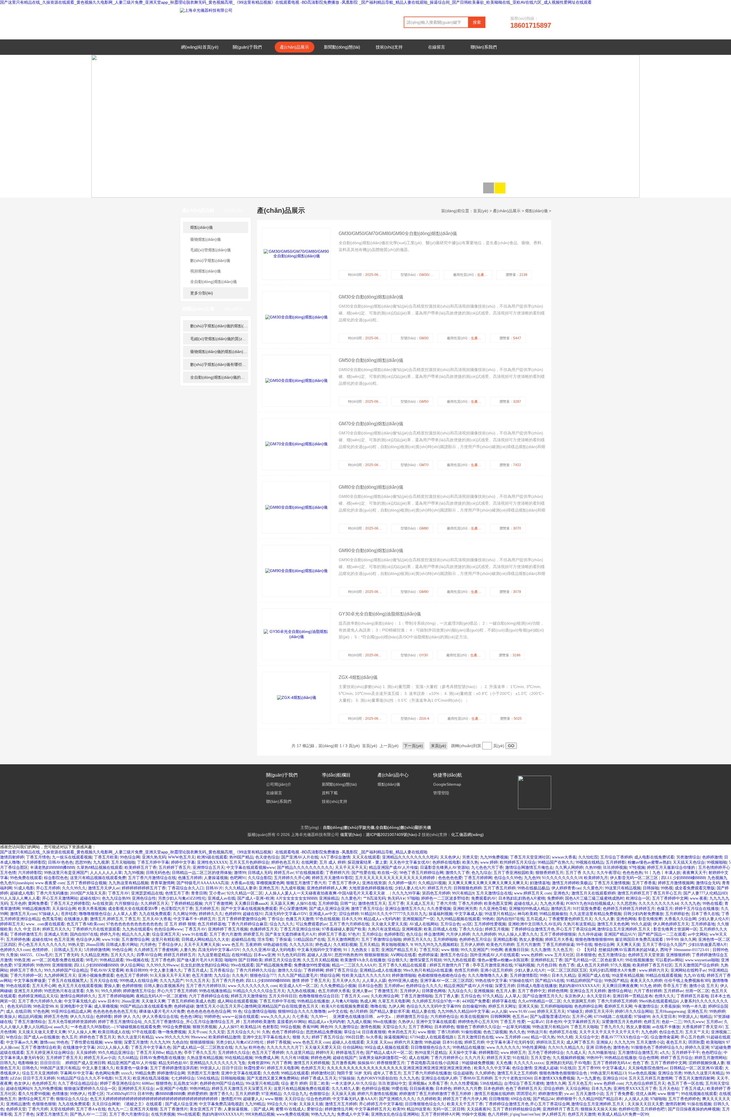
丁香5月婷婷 (448, 1032)
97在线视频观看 (310, 873)
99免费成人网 (267, 1058)
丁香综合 (276, 919)
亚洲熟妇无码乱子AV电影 (568, 1063)
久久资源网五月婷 (579, 1001)
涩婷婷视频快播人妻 (706, 1063)
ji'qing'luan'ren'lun (525, 1114)
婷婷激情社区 (323, 1073)
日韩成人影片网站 (122, 944)
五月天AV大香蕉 (156, 919)
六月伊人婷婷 (458, 934)
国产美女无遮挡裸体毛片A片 (290, 934)
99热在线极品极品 (533, 888)
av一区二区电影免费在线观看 (58, 960)
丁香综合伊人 (170, 944)
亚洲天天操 (528, 1006)
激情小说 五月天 (703, 986)
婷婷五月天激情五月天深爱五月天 (242, 1088)
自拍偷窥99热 (474, 1006)
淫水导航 (265, 939)
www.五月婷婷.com (512, 1037)
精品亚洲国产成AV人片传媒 (393, 867)
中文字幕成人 (614, 1068)
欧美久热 (470, 862)
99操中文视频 (474, 1114)
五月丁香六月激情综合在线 (152, 878)
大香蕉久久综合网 (680, 919)
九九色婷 (649, 1032)
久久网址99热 (185, 914)
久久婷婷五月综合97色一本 (436, 1001)
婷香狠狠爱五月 (391, 1063)
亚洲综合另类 (670, 1073)
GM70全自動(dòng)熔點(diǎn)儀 (371, 423)
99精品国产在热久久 (556, 862)
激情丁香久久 (221, 1094)
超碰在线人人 (526, 903)
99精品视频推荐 (36, 909)
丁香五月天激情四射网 (694, 1078)
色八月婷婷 (498, 1114)
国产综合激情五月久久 (543, 996)
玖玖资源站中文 (392, 1083)
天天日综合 (294, 1099)
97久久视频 (620, 965)
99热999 (43, 965)
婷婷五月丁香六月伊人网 (465, 1099)
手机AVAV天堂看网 (107, 970)
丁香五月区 (429, 950)
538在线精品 (208, 1078)
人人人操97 (228, 1027)
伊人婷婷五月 (554, 1114)
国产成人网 (264, 1109)
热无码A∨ (396, 898)
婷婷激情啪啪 (404, 975)
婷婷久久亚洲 (697, 1047)
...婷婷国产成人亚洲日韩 (83, 1063)
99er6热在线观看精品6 (658, 1001)
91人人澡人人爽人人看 (20, 898)
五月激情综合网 (135, 939)
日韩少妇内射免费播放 (643, 914)
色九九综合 (481, 873)
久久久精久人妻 (346, 1088)
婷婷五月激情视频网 (676, 883)
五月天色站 (669, 1088)
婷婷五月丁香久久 (26, 970)
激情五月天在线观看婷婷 (593, 893)
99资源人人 (688, 1016)
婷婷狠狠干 (566, 1099)
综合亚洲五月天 (166, 934)
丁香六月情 (446, 903)
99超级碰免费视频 (478, 1063)
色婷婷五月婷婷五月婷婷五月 (629, 909)
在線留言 (436, 47)
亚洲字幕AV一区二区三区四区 (446, 980)
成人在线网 (419, 1058)
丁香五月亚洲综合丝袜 (300, 929)
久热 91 (92, 991)
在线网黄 (309, 862)
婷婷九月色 (110, 934)
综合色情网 (648, 1058)
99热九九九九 (323, 1114)
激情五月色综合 (454, 955)
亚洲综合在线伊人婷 (439, 1078)
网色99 (326, 1027)
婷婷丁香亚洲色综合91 (120, 1083)
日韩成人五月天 (68, 950)
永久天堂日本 (598, 996)
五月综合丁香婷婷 (616, 857)
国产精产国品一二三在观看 (662, 934)
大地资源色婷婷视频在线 (371, 888)
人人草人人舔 (374, 980)
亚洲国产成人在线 (594, 975)
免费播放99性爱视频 (312, 965)
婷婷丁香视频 (279, 1042)
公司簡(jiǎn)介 (278, 784)
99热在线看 (712, 903)
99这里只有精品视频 (623, 888)
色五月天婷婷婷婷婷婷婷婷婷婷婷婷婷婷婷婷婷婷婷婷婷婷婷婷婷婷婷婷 (154, 1099)
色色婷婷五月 (44, 1083)
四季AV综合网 (149, 955)
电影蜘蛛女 (28, 1063)
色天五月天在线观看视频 (80, 986)
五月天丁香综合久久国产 (664, 944)
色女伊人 (22, 1083)
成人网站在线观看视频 (237, 1001)
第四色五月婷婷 (436, 893)
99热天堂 (76, 944)
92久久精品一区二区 (245, 893)
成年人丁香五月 (387, 1073)
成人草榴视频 (106, 1006)
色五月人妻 (506, 991)
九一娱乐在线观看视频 (72, 857)
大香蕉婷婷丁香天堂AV (702, 1027)
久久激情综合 (346, 1027)
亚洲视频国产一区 (418, 919)
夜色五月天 (676, 1042)
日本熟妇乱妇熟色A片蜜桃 (521, 898)
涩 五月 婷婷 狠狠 (180, 924)
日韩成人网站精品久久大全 (205, 939)
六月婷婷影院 (34, 862)
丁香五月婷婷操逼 (558, 944)
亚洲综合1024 (614, 1078)
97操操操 (347, 1078)
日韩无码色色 (158, 873)
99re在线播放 (384, 1022)
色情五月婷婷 (466, 970)
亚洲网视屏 (412, 929)
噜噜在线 (378, 1006)
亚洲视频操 (484, 991)
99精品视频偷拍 (553, 914)
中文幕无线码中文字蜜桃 (319, 950)
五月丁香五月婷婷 (499, 888)
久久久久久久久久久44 (658, 903)
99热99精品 (200, 1088)
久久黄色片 (593, 888)
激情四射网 (675, 1104)
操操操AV (366, 1063)
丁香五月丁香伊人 (344, 883)
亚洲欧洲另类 (465, 909)
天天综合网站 (577, 1088)
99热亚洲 (22, 960)
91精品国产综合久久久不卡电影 (85, 1078)
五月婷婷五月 (207, 909)
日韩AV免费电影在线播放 (162, 1058)
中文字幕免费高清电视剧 (221, 1104)
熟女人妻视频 (531, 939)
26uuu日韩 (95, 944)
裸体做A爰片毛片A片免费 (162, 1011)
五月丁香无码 (67, 955)
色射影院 (270, 1027)
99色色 (63, 1042)
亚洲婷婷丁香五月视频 (228, 929)
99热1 (545, 975)
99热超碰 (432, 1042)
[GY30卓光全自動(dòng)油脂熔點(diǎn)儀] (296, 634)
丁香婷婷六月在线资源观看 (96, 929)
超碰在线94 (42, 939)
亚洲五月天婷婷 (28, 991)
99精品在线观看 (295, 1073)
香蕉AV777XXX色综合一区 (624, 1037)
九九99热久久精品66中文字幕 (463, 1011)
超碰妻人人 (253, 1099)
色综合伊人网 (88, 939)
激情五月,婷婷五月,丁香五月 (115, 919)
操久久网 (688, 939)
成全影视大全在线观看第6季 (133, 909)
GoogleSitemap (447, 784)
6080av (148, 1083)
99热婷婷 (717, 1011)
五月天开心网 (44, 986)
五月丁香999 (589, 1068)
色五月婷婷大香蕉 (334, 991)
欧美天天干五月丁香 (465, 1104)
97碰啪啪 (658, 1099)
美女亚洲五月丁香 (206, 1109)
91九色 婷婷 (650, 986)
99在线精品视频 (239, 1058)
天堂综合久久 (394, 1027)
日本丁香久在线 (705, 914)
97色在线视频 (328, 919)
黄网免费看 (38, 903)
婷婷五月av (284, 873)
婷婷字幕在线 (504, 1001)
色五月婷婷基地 (212, 924)
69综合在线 (521, 1099)
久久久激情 (541, 950)
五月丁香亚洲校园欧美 (513, 873)
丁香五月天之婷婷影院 (70, 903)
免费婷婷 (555, 898)
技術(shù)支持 (389, 47)
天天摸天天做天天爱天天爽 (42, 1032)
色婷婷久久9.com (15, 950)
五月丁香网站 (420, 1027)
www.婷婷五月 (513, 1052)
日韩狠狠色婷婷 (467, 888)
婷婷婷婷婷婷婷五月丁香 (144, 888)
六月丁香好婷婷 (648, 991)
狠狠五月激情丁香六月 (306, 883)
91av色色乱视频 (642, 1073)
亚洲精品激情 (18, 1104)
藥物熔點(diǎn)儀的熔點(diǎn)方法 (219, 351)
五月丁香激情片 (174, 1109)
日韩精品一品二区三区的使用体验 (202, 873)
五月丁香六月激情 (225, 934)
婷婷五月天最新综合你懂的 (671, 867)
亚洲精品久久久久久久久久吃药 (410, 857)
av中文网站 (698, 934)
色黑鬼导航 (52, 919)
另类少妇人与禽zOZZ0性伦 (182, 898)
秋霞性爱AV (254, 1068)
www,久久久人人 (275, 1016)
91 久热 (263, 1032)
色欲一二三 (672, 1022)
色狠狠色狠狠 (44, 1104)
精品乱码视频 (30, 1016)
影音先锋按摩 (650, 919)
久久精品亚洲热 (95, 955)
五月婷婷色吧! (653, 1109)
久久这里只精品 (300, 1052)
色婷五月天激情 (582, 1114)
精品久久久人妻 (136, 934)
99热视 (667, 888)
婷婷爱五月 (253, 934)
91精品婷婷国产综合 (584, 980)
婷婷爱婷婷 (197, 1094)
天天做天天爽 (153, 1001)
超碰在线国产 (345, 1058)
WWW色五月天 (181, 857)
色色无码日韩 (19, 1006)
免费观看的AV (483, 898)
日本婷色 (443, 1088)
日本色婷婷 (493, 1088)
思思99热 (83, 862)
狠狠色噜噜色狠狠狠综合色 (563, 1073)
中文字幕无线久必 (80, 1001)
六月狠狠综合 (126, 903)
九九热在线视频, (301, 991)
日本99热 (145, 1094)
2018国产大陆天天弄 (88, 893)
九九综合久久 (460, 991)
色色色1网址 (191, 1016)
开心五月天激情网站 (60, 898)
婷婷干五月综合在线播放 (697, 909)
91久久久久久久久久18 (562, 878)
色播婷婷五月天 (264, 929)
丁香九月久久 (612, 1027)
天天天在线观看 (366, 857)
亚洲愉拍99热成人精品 (529, 909)
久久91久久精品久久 (566, 1047)
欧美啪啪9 (715, 1042)
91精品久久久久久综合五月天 (259, 991)
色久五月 (69, 1037)
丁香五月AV (118, 893)
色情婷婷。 (42, 950)
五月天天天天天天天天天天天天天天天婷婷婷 (395, 878)
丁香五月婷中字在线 (277, 1001)
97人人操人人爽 (82, 1032)
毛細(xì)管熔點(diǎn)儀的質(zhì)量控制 (219, 338)
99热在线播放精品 (215, 991)
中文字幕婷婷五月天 (582, 1022)
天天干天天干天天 (351, 867)
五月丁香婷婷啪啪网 (116, 996)
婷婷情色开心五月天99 (478, 1022)
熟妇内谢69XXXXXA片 (579, 986)
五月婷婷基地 (703, 924)
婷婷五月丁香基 (332, 934)
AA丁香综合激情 (335, 857)
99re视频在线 (137, 960)
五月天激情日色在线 (475, 1037)
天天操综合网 (64, 909)
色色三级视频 (495, 1032)
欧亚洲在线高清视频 (151, 1078)
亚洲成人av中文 (323, 914)
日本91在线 (452, 1042)
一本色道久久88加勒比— (93, 1027)
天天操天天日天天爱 (645, 1104)
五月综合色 (450, 924)
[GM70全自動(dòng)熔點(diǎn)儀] (296, 444)
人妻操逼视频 (216, 878)
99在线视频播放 (639, 960)
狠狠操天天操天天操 (598, 1109)
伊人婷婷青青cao (566, 888)
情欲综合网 (330, 975)
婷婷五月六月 (439, 888)
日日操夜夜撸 (421, 1088)
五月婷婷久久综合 (234, 1052)
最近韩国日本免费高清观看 (639, 939)
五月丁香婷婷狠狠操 (558, 934)
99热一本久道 (694, 1006)
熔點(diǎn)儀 (201, 227)
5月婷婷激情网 (97, 950)
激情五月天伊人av (104, 888)
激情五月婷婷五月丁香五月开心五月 (649, 893)
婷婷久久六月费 (467, 1088)
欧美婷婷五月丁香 (140, 867)
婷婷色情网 (558, 991)
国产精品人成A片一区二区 (389, 1052)
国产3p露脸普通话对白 (550, 1016)
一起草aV (535, 1022)
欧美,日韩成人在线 (440, 929)
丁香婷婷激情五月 (26, 934)
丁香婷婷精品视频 (186, 903)
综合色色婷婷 (318, 1099)
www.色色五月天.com (311, 1042)
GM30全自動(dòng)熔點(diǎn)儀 (371, 296)
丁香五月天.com (355, 996)
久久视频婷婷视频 (569, 1058)
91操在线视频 (699, 1104)
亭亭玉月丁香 (675, 986)
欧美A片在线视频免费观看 (345, 1006)
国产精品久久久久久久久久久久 (305, 867)
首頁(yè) (480, 210)
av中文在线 (338, 1011)
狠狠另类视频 (204, 1027)
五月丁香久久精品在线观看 (402, 965)
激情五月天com (23, 914)
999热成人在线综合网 (139, 980)
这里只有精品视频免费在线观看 (302, 1088)
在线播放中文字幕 (79, 1047)
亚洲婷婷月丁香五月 (561, 1109)
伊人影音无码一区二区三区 (634, 878)
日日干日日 (232, 1068)
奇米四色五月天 (402, 1032)
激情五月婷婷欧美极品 (572, 883)
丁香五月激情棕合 (30, 1022)
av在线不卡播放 (666, 1027)
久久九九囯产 (172, 980)
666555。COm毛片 (36, 955)
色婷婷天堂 (16, 1109)
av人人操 (499, 1011)
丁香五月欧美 (106, 857)
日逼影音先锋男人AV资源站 (444, 867)
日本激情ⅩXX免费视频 (554, 1078)
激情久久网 (556, 1083)
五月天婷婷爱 (247, 1094)
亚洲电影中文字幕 (76, 1006)
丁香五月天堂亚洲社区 (530, 857)
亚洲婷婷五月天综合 (136, 1088)
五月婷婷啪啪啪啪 (556, 1006)
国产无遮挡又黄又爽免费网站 (273, 1078)
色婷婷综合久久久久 (424, 986)
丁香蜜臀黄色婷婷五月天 (570, 919)
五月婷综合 (372, 934)
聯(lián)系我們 (484, 47)
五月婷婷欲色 (677, 914)
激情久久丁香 (457, 873)
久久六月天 (475, 1058)
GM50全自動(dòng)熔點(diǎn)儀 (371, 360)
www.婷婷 (489, 862)
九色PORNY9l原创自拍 (377, 1078)
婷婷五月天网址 (502, 1006)
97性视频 (637, 867)
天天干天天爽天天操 (202, 944)
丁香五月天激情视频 (612, 883)
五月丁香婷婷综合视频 (87, 883)
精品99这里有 (419, 1109)
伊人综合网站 (132, 965)
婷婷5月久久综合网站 (634, 1011)
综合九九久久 (282, 924)
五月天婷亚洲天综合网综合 (50, 1052)
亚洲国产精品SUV (620, 934)
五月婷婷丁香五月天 (64, 1058)
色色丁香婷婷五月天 (523, 1088)
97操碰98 (642, 1016)
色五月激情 (202, 975)
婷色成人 (323, 944)
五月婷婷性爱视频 (490, 924)
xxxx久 (127, 1073)
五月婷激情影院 (524, 975)
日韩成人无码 (260, 873)
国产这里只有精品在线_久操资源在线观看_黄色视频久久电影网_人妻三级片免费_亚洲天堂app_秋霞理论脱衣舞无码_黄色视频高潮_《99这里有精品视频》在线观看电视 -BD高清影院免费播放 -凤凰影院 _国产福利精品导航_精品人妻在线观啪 (213, 852)
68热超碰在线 (275, 944)
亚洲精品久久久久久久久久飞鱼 (218, 1063)
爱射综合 (315, 1109)
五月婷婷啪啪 (445, 939)
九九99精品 (255, 1104)
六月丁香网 (282, 1063)
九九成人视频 (359, 1022)
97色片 (354, 934)
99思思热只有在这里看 (64, 991)
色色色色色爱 (450, 878)
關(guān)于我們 (247, 47)
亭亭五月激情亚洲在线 (493, 965)
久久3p (241, 1047)
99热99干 (595, 1058)
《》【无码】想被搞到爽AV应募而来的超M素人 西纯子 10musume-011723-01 (642, 950)
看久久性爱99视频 (34, 1094)
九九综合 (222, 975)
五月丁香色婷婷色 (684, 1099)
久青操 (12, 955)
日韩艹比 (348, 903)
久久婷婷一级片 (402, 883)
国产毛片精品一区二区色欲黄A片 (594, 960)
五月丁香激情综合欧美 (41, 1047)
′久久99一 (318, 1016)
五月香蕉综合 (222, 970)
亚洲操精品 (329, 898)
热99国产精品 (241, 857)
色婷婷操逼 (428, 955)
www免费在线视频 (292, 1114)
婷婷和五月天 (12, 924)
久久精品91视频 (432, 883)
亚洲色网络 (626, 919)
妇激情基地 (540, 883)
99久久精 (565, 1037)
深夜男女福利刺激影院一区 (383, 1058)
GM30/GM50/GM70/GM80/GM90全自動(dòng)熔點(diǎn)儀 (398, 233)
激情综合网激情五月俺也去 (529, 867)
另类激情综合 (688, 857)
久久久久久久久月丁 (285, 1047)
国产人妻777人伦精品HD (705, 893)
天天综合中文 (587, 1037)
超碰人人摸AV (319, 955)
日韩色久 (30, 1068)
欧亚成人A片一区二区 (298, 986)
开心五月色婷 (692, 1037)
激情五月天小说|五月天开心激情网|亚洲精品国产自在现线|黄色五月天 (258, 1006)
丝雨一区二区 (697, 991)
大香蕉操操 (670, 1006)
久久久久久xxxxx (529, 1063)
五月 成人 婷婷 (332, 862)
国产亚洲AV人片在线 (299, 857)
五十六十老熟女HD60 (513, 1078)
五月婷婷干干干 (686, 1052)
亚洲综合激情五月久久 (405, 909)
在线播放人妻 (76, 919)
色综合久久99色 (508, 878)
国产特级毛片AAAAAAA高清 (202, 883)
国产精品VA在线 (549, 980)
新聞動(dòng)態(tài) (342, 47)
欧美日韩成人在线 (114, 1032)
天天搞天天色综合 (689, 862)
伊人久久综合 (82, 1016)
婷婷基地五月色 (350, 1052)
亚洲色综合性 (144, 898)
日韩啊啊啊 (500, 1016)
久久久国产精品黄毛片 (298, 975)
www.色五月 (232, 944)
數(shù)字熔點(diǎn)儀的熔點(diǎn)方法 (219, 326)
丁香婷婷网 (314, 970)
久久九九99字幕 (406, 893)
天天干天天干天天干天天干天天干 (609, 1032)
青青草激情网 (162, 883)
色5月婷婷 (358, 1011)
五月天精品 (369, 944)
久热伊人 (406, 1022)
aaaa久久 (61, 1027)
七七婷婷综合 (183, 1078)
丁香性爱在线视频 (87, 1042)
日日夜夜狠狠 (374, 1032)
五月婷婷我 (328, 903)
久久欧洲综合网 (385, 996)
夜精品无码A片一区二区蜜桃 (161, 996)
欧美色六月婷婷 (500, 944)
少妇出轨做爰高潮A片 (707, 944)
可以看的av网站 (669, 960)
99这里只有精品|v (500, 914)
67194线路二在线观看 (613, 1016)
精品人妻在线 (423, 1011)
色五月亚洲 (64, 939)
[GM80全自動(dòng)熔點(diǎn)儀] (296, 508)
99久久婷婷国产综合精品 (66, 970)
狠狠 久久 (301, 1037)
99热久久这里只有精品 (704, 1073)
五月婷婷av (394, 986)
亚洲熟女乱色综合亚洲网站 (395, 1114)
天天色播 (504, 1063)
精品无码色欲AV (173, 1063)
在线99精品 (242, 955)
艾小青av (217, 893)
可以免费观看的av (311, 924)
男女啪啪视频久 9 (396, 944)
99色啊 (497, 950)
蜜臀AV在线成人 (290, 1109)
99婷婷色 (212, 1016)
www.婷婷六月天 (653, 970)
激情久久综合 (290, 970)
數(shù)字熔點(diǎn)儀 (210, 260)
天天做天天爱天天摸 (389, 924)
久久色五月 (563, 950)
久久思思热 (626, 903)
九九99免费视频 (494, 857)
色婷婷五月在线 (563, 1032)
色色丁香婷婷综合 (288, 1032)
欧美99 (399, 1109)
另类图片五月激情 (203, 1073)
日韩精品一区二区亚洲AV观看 (696, 1068)
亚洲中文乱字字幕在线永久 (266, 1037)
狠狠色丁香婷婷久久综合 (478, 1027)
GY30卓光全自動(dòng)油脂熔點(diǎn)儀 (380, 613)
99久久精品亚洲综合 (116, 1052)
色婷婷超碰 (184, 1006)
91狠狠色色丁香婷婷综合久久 (657, 1047)
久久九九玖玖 (301, 944)
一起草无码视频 (516, 1027)
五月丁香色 (24, 1114)
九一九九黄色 (589, 1078)
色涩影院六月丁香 (177, 909)
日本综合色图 (370, 986)
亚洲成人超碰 (546, 1068)
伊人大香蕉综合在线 (160, 1016)
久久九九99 (160, 1042)
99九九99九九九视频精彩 (436, 944)
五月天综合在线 (104, 980)
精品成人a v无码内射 (382, 919)
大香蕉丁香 (438, 1083)
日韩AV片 (214, 888)
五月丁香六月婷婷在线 (349, 924)
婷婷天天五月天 (551, 1011)
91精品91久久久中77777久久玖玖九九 (394, 914)
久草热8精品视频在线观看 (99, 867)
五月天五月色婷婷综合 (249, 862)
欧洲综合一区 (638, 898)
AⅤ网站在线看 (403, 955)
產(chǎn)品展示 (294, 47)
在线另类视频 (163, 1114)
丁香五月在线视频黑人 (68, 980)
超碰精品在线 (243, 939)
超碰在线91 (90, 898)
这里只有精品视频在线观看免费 (98, 878)
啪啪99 (230, 960)
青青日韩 (199, 893)
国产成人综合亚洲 (181, 1104)
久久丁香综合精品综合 (78, 1083)
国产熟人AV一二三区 (88, 1114)
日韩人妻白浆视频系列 (164, 986)
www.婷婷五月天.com (532, 893)
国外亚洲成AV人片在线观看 (494, 955)
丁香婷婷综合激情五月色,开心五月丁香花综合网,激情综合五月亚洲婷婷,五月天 (581, 929)
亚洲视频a (417, 1083)
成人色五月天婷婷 (593, 965)
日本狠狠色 (586, 955)
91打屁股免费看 (587, 909)
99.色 (237, 1011)
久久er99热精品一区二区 (539, 1001)
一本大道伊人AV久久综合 (353, 1083)
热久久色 (517, 1032)
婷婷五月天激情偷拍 (249, 996)
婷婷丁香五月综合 (342, 970)
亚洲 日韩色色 (598, 1047)
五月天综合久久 (241, 1032)
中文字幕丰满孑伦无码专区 (510, 1042)
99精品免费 (145, 1073)
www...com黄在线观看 (45, 924)
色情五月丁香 (177, 893)
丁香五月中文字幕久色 (151, 1047)
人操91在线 (306, 903)
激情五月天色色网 (613, 924)
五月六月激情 (528, 944)
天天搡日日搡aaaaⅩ (251, 903)
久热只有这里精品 (579, 924)
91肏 (293, 1104)
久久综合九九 (295, 1094)
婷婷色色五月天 (285, 862)
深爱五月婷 (505, 986)
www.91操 (110, 939)
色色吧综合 (712, 1052)
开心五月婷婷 (48, 888)
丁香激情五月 (386, 991)
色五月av (520, 1016)
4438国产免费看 (476, 1001)
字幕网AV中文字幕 (76, 1073)
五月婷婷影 (616, 862)
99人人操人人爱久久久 (518, 934)
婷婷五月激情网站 (710, 1058)
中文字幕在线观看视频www (250, 867)
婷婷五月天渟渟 (599, 1011)
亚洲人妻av (362, 991)
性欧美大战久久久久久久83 (366, 975)
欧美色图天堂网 (498, 903)
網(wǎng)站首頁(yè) (199, 47)
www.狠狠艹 (668, 1094)
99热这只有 (537, 1032)
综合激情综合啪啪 (260, 1011)
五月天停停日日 (283, 996)
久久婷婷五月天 (154, 903)
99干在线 (584, 944)
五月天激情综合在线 (494, 893)
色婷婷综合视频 (375, 1088)
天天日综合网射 (106, 1104)
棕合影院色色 (56, 878)
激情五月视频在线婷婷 (494, 1094)
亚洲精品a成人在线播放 (380, 970)
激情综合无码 (708, 883)
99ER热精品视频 (259, 1114)
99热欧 (488, 919)
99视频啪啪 (717, 862)
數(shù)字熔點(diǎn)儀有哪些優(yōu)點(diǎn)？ (219, 364)
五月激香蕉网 (344, 1063)
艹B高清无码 (374, 898)
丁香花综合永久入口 (186, 888)
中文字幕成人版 (469, 914)
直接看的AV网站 (291, 1022)
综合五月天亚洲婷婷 (40, 1073)
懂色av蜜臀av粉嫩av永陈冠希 (503, 960)
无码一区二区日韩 (449, 1109)
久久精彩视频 (345, 944)
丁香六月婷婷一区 (26, 975)
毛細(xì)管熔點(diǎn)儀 (210, 250)
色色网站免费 (107, 1073)
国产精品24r (543, 1099)
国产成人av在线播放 (41, 1037)
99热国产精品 (616, 980)
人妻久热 (188, 950)
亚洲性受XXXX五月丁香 (635, 1088)
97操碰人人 (49, 914)
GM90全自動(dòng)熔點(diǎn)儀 (371, 550)
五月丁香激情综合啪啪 (381, 939)
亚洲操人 (604, 1042)
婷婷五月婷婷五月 (180, 955)
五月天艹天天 (697, 1032)
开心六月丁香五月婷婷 (177, 991)
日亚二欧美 (319, 1083)
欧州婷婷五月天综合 (518, 862)
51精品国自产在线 (309, 939)
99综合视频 (290, 1027)
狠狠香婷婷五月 (549, 873)
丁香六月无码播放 (52, 893)
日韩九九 (8, 1063)
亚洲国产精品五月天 (399, 950)
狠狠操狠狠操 (376, 955)
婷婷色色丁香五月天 (97, 1037)
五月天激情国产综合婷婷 (696, 965)
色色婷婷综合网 (588, 1006)
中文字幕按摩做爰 (30, 980)
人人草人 (513, 996)
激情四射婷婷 (12, 857)
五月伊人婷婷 (472, 944)
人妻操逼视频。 (238, 1109)
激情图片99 (231, 1099)
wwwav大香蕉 (564, 857)
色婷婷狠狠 (132, 986)
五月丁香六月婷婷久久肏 (40, 1001)
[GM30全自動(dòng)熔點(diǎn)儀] (296, 317)
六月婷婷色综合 (444, 1016)
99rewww (198, 1037)
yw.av (569, 1094)
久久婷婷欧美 (429, 1099)
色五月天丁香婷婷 (268, 1052)
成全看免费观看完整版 (695, 888)
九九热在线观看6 (137, 929)
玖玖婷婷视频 (615, 867)
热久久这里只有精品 (135, 1037)
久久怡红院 (588, 857)
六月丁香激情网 (218, 903)
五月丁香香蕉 (644, 883)
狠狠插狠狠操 (202, 1042)
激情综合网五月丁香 (36, 1099)
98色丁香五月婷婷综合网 (421, 873)
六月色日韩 (547, 965)
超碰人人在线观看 (348, 1042)
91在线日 (521, 1058)
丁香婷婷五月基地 (692, 996)
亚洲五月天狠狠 (144, 1109)
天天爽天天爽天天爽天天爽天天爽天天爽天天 (488, 883)
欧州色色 (257, 1047)
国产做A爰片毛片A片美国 (199, 960)
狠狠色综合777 (263, 975)
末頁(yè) (438, 745)
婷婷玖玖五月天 (550, 1042)
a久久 (665, 1052)
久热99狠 (593, 867)
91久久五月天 (198, 980)
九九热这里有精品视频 (128, 883)
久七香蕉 (300, 1016)
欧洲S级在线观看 (212, 857)
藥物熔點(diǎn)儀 (205, 239)
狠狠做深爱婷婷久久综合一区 (90, 1088)
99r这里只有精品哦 (262, 1083)
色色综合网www (168, 929)
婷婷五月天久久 (56, 929)
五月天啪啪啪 (123, 862)
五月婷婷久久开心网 (292, 878)
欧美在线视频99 (474, 1016)
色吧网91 (238, 878)
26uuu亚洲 (130, 1001)
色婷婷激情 (712, 857)
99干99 (672, 939)
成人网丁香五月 (580, 1042)
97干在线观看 (144, 1032)
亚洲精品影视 (505, 939)
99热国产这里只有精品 (60, 1068)
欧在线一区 (387, 873)
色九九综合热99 (116, 898)
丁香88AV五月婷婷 (475, 1078)
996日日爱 (355, 1037)
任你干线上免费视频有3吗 (687, 980)
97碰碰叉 (575, 1011)
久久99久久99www (162, 965)
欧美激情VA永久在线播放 (362, 960)
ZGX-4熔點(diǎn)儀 (358, 677)
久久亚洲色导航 (493, 909)
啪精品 (706, 1016)
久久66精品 (128, 1058)
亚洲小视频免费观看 (96, 975)
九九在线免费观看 (155, 914)
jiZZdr (15, 1078)
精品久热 (174, 1052)
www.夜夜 (698, 898)
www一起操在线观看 (240, 1016)
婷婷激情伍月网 (339, 1109)
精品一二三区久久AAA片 (354, 965)
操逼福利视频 (441, 914)
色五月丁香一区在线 (685, 1083)
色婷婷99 (233, 914)
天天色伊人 (450, 857)
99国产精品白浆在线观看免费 (146, 1006)
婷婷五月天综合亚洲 (282, 960)
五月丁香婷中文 (532, 991)
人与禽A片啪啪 (344, 1001)
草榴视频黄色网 (270, 883)
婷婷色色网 (321, 1058)
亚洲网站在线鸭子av (688, 970)
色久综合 (414, 934)
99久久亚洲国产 (475, 950)
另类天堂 (470, 857)
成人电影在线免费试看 (654, 857)
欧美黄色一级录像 (132, 1068)
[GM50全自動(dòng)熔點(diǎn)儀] (296, 381)
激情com (47, 1042)
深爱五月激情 (136, 1042)
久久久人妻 (604, 919)
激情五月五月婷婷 (341, 1104)
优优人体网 (646, 1094)
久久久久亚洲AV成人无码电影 (268, 950)
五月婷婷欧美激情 (259, 1022)
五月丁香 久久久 (580, 873)
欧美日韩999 (137, 970)
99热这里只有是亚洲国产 (66, 873)
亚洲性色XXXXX (212, 862)
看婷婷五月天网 (618, 1006)
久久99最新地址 (602, 1052)
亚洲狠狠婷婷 (678, 955)
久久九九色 (690, 903)
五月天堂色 (541, 1058)
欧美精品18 (250, 1027)
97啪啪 (413, 898)
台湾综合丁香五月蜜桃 (524, 1083)
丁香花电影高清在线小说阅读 (433, 1063)
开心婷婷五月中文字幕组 (381, 1104)
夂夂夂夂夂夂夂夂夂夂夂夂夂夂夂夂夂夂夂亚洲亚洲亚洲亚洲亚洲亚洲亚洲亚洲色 (399, 1068)
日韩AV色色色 (60, 862)
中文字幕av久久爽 (22, 1042)
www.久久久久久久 (503, 1047)
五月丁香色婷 (163, 960)
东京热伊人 (575, 996)
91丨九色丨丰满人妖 (662, 873)
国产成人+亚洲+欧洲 (255, 898)
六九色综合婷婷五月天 (645, 1083)
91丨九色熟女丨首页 (361, 950)
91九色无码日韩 (291, 955)
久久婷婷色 (485, 1073)
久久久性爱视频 (464, 1083)
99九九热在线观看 (459, 960)
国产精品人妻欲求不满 (389, 1011)
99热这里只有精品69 (550, 1027)
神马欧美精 (527, 914)
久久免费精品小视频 (338, 986)
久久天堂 (217, 1032)
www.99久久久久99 (172, 1037)
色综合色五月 (671, 1032)
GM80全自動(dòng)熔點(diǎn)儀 (371, 487)
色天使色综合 (267, 857)
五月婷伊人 (410, 991)
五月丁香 (396, 903)
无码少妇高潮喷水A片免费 (613, 970)
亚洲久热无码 (154, 857)
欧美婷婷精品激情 (224, 1037)
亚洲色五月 (269, 888)
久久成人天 (576, 1052)
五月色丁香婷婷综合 (546, 1052)
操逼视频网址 (396, 1037)
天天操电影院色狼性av (648, 1068)
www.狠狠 (450, 950)
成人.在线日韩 (18, 1011)
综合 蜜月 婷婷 (294, 1083)
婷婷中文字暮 (183, 862)
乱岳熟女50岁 (186, 1083)
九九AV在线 (694, 975)
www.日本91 (108, 1001)
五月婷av (714, 1022)
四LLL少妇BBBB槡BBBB (683, 878)
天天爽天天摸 (628, 944)
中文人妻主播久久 (166, 970)
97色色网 (41, 1011)
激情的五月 (561, 909)
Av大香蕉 (374, 1037)
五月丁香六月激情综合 (129, 1114)
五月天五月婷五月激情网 (650, 1078)
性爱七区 (96, 1094)
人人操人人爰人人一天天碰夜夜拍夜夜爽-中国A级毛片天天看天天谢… (327, 893)
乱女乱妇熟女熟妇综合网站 (205, 965)
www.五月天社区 (559, 955)
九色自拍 (180, 1042)
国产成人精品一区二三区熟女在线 (203, 1047)
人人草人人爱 (125, 914)
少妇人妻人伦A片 (410, 888)
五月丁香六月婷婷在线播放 (427, 1073)
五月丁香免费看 (620, 1094)
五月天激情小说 (650, 1042)
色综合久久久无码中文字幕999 (433, 1006)
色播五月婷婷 (190, 878)
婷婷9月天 (325, 1052)
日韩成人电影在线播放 (537, 986)
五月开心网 (582, 1016)
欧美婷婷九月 (596, 878)
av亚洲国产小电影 (172, 1088)
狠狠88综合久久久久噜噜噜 (302, 1011)
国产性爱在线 (363, 873)
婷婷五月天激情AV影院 (332, 878)
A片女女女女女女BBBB (296, 898)
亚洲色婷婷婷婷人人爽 (327, 888)
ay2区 (467, 924)
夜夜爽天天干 (694, 873)
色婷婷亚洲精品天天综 (38, 996)
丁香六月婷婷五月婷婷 (617, 1001)
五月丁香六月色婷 (228, 980)
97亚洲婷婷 (24, 965)
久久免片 (240, 975)
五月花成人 (536, 919)
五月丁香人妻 (447, 996)
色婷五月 (652, 1022)
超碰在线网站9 (19, 1088)
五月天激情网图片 (343, 939)
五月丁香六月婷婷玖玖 (206, 986)
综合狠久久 (397, 960)
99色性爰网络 (534, 1047)
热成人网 (368, 1001)
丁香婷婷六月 (338, 873)
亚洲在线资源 (374, 883)
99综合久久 (277, 1104)
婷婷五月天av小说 (100, 1058)
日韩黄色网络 (434, 991)
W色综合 (14, 1037)
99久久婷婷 (111, 991)
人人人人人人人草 (106, 873)
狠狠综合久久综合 (72, 1099)
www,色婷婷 (532, 955)
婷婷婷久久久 (211, 914)
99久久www (694, 1022)
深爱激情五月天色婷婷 (622, 1022)
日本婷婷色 (444, 1027)
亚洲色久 (561, 893)
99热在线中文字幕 (491, 980)
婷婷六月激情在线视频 (377, 1094)
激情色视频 (370, 1027)
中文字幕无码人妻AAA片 (354, 1099)
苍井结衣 (69, 914)
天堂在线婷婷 (62, 1109)
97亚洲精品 (271, 1094)
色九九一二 (118, 1109)
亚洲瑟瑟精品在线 (147, 893)
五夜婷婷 (253, 944)
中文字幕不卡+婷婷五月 (194, 919)
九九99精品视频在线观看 (458, 919)
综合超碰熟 (463, 1073)
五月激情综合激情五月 (638, 1052)
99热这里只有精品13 (608, 1073)
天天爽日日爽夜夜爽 (620, 986)
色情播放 (60, 1094)
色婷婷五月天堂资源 (646, 955)
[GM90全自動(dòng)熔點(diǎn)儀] (296, 571)
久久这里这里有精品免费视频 (595, 914)
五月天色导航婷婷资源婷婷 (72, 1022)
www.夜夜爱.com (50, 883)
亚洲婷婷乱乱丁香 (547, 960)
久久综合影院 (260, 878)
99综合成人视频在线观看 (387, 1047)
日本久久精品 (564, 975)
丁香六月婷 (38, 1109)
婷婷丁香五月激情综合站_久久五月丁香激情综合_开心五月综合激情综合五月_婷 (169, 1022)
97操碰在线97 (521, 980)
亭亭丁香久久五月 (200, 1052)
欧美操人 (8, 1016)
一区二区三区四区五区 (567, 970)
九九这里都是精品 (214, 955)
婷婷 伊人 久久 (127, 1016)
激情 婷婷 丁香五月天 (311, 980)
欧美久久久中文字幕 (492, 1068)
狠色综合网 (604, 944)
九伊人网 (396, 1006)
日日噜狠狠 (499, 1099)
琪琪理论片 (526, 1094)
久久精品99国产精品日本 (600, 1099)
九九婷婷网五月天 (60, 975)
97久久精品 (493, 996)
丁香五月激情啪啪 (417, 996)
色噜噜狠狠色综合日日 (319, 996)
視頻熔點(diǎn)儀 (205, 271)
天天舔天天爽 (282, 903)
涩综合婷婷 (349, 914)
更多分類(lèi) (201, 293)
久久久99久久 (74, 888)
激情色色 (621, 1047)
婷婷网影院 (489, 1052)
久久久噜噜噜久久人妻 (488, 975)
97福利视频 (525, 965)
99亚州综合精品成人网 (71, 1011)
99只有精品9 (463, 893)
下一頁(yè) (413, 745)
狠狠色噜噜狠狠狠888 (594, 939)
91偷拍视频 (471, 1032)
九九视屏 (101, 862)
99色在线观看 (18, 986)
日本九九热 (601, 1088)
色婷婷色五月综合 (475, 939)
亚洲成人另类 (56, 934)
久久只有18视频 (295, 1058)
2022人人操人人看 (113, 1047)
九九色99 (532, 878)
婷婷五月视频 (497, 929)
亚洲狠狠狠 (62, 965)
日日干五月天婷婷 (39, 1078)
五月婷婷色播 (18, 939)
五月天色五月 (580, 1083)
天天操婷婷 (86, 1052)
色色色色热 (632, 873)
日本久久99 (352, 919)
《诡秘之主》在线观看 (142, 1104)
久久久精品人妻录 (241, 888)
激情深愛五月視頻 (425, 960)
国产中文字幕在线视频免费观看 (249, 909)
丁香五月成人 (196, 970)
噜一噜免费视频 (172, 1032)
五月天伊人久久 (346, 980)
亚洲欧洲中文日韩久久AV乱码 (534, 924)
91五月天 (123, 1078)
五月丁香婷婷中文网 (670, 898)
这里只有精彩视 (165, 939)
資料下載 (330, 793)
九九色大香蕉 (552, 903)
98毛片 (92, 960)
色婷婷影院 (394, 934)
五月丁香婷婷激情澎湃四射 (174, 1068)
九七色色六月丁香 (487, 867)
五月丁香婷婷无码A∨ (611, 1063)
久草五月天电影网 (394, 1001)
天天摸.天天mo (379, 1042)
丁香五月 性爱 (512, 1022)
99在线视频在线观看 (699, 1094)
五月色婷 (18, 903)
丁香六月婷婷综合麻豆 (248, 924)
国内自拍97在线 (510, 919)
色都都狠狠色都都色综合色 (442, 975)
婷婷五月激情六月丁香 (450, 965)
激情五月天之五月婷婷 (517, 1073)
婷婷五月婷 (474, 1042)
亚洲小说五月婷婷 (496, 970)
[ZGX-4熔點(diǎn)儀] (296, 698)
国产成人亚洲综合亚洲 (329, 909)
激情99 (240, 873)
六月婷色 (148, 944)
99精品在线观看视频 (664, 975)
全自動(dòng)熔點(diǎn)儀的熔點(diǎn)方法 (219, 377)
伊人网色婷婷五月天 (671, 924)
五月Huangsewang (670, 1011)
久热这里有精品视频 (205, 1058)
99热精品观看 (112, 960)
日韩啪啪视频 (233, 1078)
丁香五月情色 (38, 857)
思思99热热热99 (348, 955)
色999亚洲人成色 (403, 980)
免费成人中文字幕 (353, 1114)
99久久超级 (641, 924)
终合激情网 (434, 934)
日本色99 (554, 1022)
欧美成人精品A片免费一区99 (623, 1114)
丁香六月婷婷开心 (447, 1058)
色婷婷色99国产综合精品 (222, 1083)
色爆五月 (665, 909)
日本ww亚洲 (264, 955)
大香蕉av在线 (242, 883)
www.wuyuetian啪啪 (702, 960)
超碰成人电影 (22, 893)
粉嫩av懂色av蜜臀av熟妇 (649, 862)
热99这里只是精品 (431, 1052)
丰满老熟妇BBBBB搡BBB (52, 867)
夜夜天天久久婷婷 (646, 980)
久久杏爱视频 (439, 909)
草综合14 (352, 1032)
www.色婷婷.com (608, 1083)
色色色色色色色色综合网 (209, 1011)
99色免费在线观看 (26, 878)
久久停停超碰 (590, 934)
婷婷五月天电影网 (283, 1068)
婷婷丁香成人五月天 (319, 1078)
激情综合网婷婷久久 (78, 996)
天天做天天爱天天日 (323, 1047)
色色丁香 (567, 965)
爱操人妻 (112, 986)
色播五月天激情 (300, 919)
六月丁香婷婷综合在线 (209, 996)
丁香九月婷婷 (470, 903)
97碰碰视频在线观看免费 (138, 1027)
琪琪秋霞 (696, 1042)
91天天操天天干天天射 (170, 975)
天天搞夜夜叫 (479, 1109)
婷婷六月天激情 (408, 1042)
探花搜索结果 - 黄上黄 (367, 862)
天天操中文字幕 (463, 1052)
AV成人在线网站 (423, 924)
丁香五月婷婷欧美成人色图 (191, 1001)
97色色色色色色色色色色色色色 (134, 924)
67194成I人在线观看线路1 (432, 1037)
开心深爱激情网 (293, 909)
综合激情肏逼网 (664, 1037)
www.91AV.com (522, 1011)
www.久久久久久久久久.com (252, 986)
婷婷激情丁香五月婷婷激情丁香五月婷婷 (435, 1094)
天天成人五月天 (420, 903)
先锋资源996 (259, 1063)
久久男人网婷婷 (569, 867)
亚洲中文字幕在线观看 (436, 1022)
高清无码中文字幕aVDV (286, 914)
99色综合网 (130, 857)
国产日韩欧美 (250, 960)
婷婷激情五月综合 (139, 991)
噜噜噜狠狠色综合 (95, 914)
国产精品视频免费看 (274, 965)
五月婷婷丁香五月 (174, 867)
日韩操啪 (651, 888)
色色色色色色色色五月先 (115, 1011)
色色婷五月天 (313, 1068)
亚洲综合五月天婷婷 (588, 991)
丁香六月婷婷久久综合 (256, 970)
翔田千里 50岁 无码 (354, 1073)
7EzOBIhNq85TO (120, 1094)
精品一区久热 (543, 1037)
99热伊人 (78, 1094)
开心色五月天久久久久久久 (42, 944)
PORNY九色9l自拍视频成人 (590, 903)
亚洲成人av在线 (221, 898)
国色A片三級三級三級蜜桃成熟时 (594, 898)
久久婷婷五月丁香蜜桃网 (156, 950)
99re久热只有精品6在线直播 (427, 970)
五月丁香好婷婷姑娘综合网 (517, 1109)
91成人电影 (24, 888)
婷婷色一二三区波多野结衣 (445, 898)
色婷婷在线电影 (446, 862)
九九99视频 (134, 873)
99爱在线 (399, 1088)
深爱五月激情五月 (52, 1114)
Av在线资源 (102, 903)
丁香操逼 (283, 939)
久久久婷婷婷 (484, 934)
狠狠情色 (164, 1083)
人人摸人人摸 (636, 1099)
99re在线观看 (242, 965)
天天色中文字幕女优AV (409, 862)
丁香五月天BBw (150, 1052)
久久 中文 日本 (27, 929)
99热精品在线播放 (313, 1001)
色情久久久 (664, 996)
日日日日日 (50, 1063)
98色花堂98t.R (45, 1006)
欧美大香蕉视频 (92, 909)
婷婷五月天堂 (499, 1058)
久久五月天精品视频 (320, 960)
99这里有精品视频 (628, 975)
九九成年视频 (293, 888)
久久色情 (271, 1073)
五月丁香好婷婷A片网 (440, 1114)
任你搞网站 (353, 1047)
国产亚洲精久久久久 (397, 1099)
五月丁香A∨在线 (91, 1109)
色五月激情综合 (612, 955)
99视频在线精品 (590, 862)
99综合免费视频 (176, 1027)
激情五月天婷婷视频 (312, 1063)
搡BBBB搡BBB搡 (170, 1094)
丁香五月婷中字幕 (153, 862)
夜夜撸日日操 (517, 950)
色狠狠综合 (319, 1094)
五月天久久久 (122, 955)
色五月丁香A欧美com (85, 924)
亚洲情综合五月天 (208, 867)
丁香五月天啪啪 (584, 1027)
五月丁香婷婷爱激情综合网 (242, 919)
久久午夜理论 (608, 873)
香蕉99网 (310, 1027)
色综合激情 (522, 1068)
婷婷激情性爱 (550, 1094)
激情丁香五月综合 (367, 909)
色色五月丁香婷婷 (132, 975)
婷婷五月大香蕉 (559, 939)
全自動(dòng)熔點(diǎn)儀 (213, 281)
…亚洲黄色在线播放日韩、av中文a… (361, 1016)
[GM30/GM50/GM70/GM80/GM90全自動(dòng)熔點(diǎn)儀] (296, 254)
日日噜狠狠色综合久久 (431, 1047)
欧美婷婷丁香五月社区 (652, 965)
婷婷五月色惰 (56, 1016)
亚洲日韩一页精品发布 (632, 996)
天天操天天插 (343, 1094)
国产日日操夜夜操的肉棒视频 (694, 1109)
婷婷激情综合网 (171, 1073)
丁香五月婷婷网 (478, 878)
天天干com (197, 1032)
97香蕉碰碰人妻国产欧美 (344, 929)
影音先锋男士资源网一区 (675, 929)
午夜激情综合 (646, 1006)
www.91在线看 (194, 934)
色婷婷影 (104, 1016)
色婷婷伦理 (628, 1109)
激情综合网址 (620, 991)
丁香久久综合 (471, 929)
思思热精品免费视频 (324, 1032)
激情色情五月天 (372, 903)
